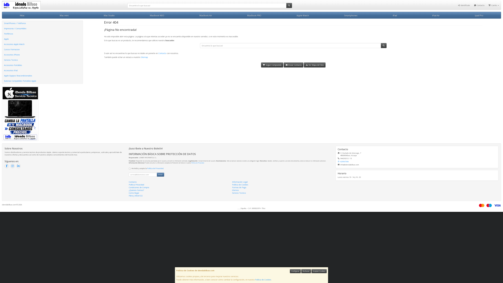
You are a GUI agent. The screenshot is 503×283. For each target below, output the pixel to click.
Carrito (494, 5)
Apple (6, 39)
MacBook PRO (254, 15)
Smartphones (350, 15)
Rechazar (306, 271)
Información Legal (240, 182)
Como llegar (134, 193)
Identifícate (465, 5)
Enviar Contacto (295, 65)
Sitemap (144, 57)
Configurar (295, 271)
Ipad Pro (479, 15)
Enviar (160, 174)
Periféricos (8, 33)
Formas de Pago (239, 187)
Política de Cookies (263, 279)
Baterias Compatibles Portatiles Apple (20, 81)
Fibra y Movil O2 (136, 195)
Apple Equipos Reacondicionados (18, 75)
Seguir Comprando (273, 65)
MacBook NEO (157, 15)
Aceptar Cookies (319, 271)
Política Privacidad (136, 184)
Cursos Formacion (12, 49)
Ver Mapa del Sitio (316, 65)
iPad (395, 15)
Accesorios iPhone (12, 54)
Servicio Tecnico (11, 60)
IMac (22, 15)
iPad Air (436, 15)
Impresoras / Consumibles (15, 28)
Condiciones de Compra (139, 187)
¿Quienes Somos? (136, 190)
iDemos (235, 190)
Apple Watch (303, 15)
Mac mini (64, 15)
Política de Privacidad (197, 163)
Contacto (480, 5)
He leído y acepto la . (148, 168)
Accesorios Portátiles (13, 65)
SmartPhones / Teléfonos (15, 23)
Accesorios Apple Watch (14, 44)
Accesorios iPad (11, 70)
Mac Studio (109, 15)
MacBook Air (205, 15)
